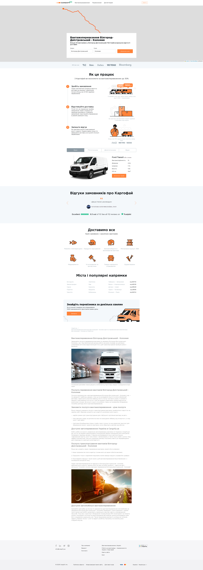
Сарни (69, 287)
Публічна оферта (78, 564)
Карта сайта (106, 552)
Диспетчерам (108, 2)
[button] (63, 9)
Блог (103, 555)
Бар (90, 284)
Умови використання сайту (94, 564)
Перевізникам (97, 2)
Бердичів (92, 289)
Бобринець (92, 292)
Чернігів (69, 292)
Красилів (92, 287)
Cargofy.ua (74, 328)
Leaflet (187, 61)
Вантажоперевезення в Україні (111, 545)
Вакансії (83, 548)
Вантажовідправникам (82, 2)
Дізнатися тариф (119, 175)
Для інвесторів (109, 564)
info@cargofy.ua (60, 549)
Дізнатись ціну (125, 51)
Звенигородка (71, 284)
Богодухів (70, 282)
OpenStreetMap (193, 61)
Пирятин (70, 289)
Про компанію (85, 545)
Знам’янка (92, 282)
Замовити (74, 313)
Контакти (84, 550)
